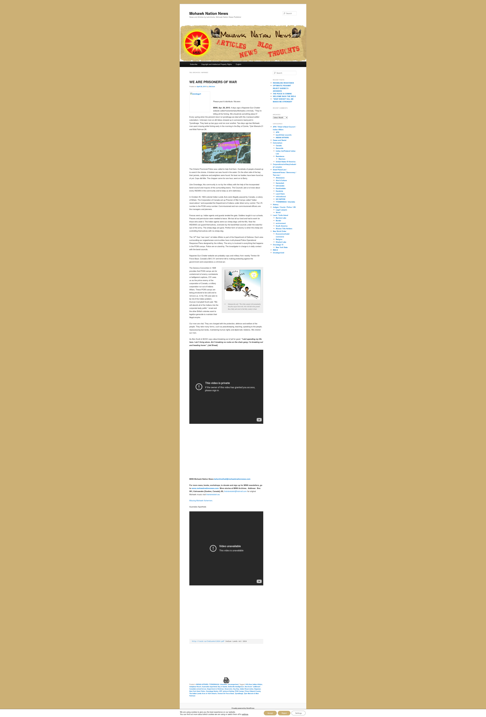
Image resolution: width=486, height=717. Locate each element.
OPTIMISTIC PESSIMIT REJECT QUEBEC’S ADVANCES (282, 88)
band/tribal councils (283, 135)
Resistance (280, 156)
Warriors (282, 159)
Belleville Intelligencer (236, 686)
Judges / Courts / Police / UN (284, 207)
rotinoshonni (281, 196)
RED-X (275, 250)
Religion (279, 239)
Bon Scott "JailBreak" (253, 686)
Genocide (279, 148)
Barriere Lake (281, 218)
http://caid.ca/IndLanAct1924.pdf (208, 641)
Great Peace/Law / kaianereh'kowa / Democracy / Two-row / (284, 172)
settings (245, 714)
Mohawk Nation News (208, 13)
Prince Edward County (253, 691)
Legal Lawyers (281, 210)
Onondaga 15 (278, 244)
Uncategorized (233, 684)
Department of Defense (215, 689)
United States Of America (285, 161)
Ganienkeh (280, 183)
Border (278, 220)
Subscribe (193, 64)
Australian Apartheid (209, 686)
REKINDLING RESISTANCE (283, 83)
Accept (270, 713)
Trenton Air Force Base (225, 693)
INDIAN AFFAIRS (202, 684)
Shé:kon (212, 86)
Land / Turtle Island (280, 215)
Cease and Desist (279, 140)
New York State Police (197, 691)
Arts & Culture (281, 180)
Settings (298, 713)
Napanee (257, 689)
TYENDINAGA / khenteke (218, 684)
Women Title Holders (284, 228)
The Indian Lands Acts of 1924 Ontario (203, 693)
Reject (284, 713)
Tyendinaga (239, 693)
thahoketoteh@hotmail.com (235, 491)
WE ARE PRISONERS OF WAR (213, 81)
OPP (220, 691)
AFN (277, 132)
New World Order (279, 231)
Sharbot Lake (281, 242)
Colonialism (277, 143)
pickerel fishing (228, 691)
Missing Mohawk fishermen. (201, 500)
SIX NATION (280, 199)
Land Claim (280, 194)
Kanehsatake (281, 188)
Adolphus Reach (195, 686)
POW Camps (239, 691)
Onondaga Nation (212, 691)
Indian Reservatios (247, 689)
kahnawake (280, 185)
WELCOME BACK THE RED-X (284, 96)
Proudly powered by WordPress (243, 708)
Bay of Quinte (222, 686)
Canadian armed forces (197, 689)
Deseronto (228, 689)
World (278, 212)
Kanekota (279, 191)
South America (281, 226)
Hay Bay (236, 689)
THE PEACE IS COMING (282, 93)
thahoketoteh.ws (213, 494)
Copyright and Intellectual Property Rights (216, 64)
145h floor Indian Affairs (253, 684)
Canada (279, 145)
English (238, 64)
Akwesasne (280, 177)
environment (281, 223)
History (275, 204)
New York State (282, 247)
